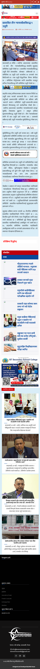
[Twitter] (20, 655)
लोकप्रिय (6, 252)
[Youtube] (24, 655)
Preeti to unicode (6, 598)
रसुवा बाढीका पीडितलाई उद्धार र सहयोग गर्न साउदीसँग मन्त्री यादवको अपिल (26, 321)
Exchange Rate (6, 602)
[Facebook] (16, 655)
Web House (32, 667)
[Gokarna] (20, 155)
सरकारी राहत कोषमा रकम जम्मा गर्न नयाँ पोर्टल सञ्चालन (27, 306)
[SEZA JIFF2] (20, 182)
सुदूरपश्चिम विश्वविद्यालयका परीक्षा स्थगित (27, 348)
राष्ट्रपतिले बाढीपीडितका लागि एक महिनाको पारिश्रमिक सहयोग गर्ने (26, 293)
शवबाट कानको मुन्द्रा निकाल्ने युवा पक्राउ (25, 281)
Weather (4, 605)
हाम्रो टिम (4, 592)
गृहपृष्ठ (3, 588)
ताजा (5, 257)
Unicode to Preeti (7, 595)
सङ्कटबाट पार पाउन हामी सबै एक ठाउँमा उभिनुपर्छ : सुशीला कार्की (26, 336)
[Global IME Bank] (20, 128)
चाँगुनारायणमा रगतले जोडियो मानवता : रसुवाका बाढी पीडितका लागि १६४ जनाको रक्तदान (27, 268)
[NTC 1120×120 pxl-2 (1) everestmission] (20, 89)
